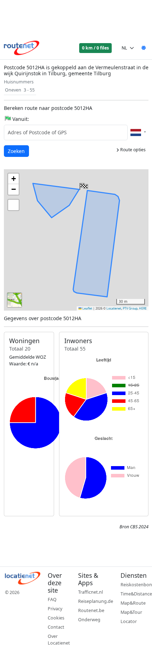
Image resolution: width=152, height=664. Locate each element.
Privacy (55, 609)
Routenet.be (91, 610)
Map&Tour (131, 612)
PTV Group (130, 308)
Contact (56, 627)
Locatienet (113, 308)
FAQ (52, 600)
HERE (143, 308)
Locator (129, 621)
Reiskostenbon (136, 585)
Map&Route (133, 603)
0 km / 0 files (95, 48)
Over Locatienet (59, 639)
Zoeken (16, 150)
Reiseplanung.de (95, 601)
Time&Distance (136, 594)
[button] (83, 185)
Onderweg (89, 620)
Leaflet (87, 308)
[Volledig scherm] (13, 205)
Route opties (132, 150)
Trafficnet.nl (90, 592)
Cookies (56, 618)
